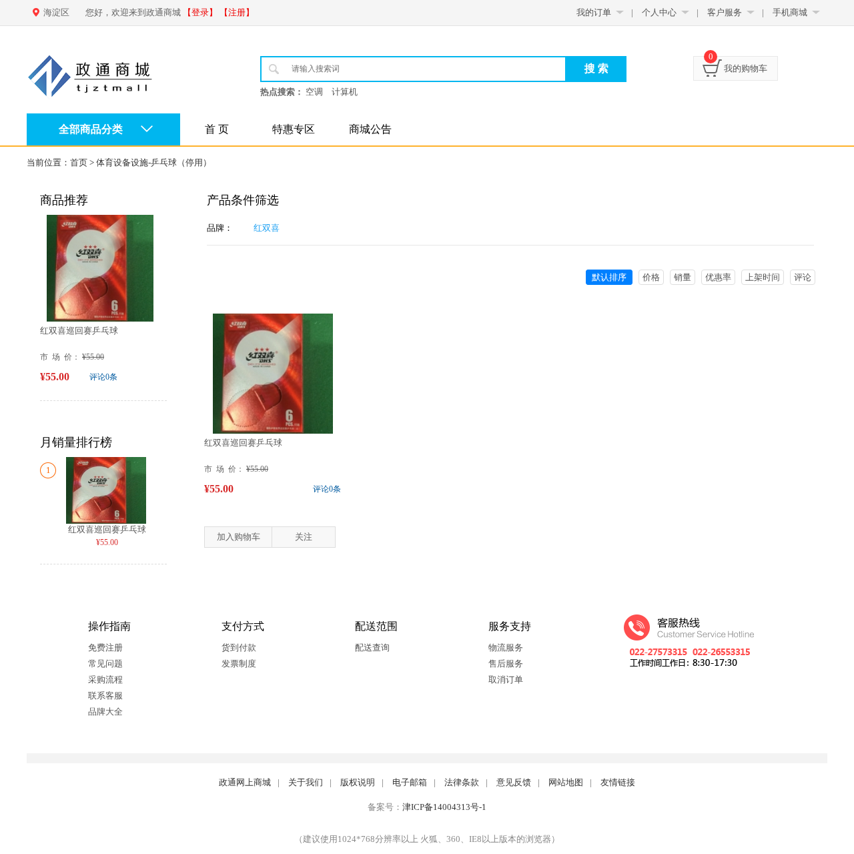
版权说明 (357, 782)
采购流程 (105, 680)
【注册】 (237, 12)
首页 (78, 162)
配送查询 (372, 648)
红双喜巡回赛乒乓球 (79, 331)
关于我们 (305, 782)
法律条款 (461, 782)
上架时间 (762, 277)
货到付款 (239, 648)
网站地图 (565, 782)
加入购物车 (238, 537)
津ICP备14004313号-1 (444, 807)
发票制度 (239, 664)
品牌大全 (105, 712)
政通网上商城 (245, 782)
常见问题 (105, 664)
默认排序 (609, 277)
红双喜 (267, 228)
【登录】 (200, 12)
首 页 (217, 129)
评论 (802, 277)
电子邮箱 (409, 782)
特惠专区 (293, 129)
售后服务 (505, 664)
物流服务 (505, 648)
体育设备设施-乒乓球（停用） (153, 162)
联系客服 (105, 696)
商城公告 (370, 129)
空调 (314, 92)
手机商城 (790, 12)
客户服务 (724, 12)
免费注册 (105, 648)
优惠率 (718, 277)
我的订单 (593, 12)
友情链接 (617, 782)
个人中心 (659, 12)
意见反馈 (513, 782)
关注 (303, 537)
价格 (651, 277)
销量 (682, 277)
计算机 (345, 92)
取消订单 (505, 680)
